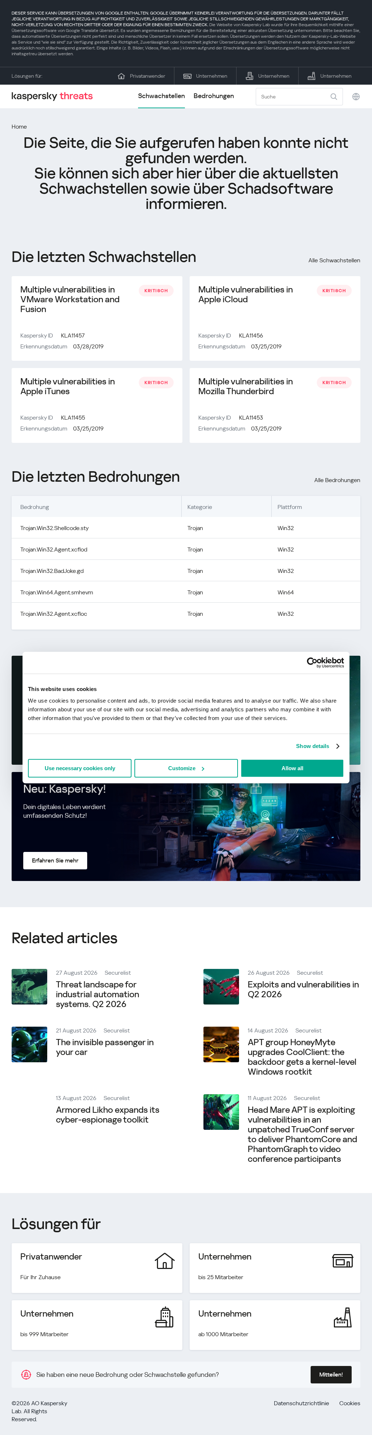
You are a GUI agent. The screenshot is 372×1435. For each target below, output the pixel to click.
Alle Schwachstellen (334, 260)
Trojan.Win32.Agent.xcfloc (53, 613)
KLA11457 (73, 335)
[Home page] (55, 96)
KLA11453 (251, 417)
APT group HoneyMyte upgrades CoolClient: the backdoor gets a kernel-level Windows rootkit (302, 1057)
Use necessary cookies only (80, 768)
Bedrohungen (214, 96)
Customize (181, 768)
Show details (312, 746)
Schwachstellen (161, 96)
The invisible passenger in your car (105, 1047)
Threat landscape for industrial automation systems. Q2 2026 (97, 994)
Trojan (195, 528)
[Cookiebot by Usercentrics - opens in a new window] (312, 662)
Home (19, 126)
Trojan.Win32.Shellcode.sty (54, 528)
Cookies (349, 1403)
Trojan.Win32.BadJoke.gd (52, 570)
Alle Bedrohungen (337, 480)
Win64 (286, 592)
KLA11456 (251, 335)
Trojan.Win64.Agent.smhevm (56, 592)
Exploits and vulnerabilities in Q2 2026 (303, 989)
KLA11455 (73, 417)
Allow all (292, 768)
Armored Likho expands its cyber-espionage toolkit (107, 1115)
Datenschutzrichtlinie (301, 1403)
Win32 (286, 528)
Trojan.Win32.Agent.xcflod (53, 549)
